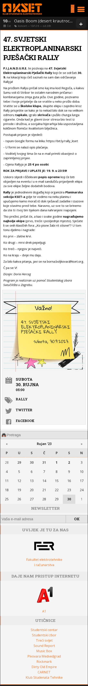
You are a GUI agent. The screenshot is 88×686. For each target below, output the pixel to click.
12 (19, 481)
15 (57, 481)
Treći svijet (44, 640)
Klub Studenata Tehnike (44, 677)
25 (7, 499)
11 (7, 481)
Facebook (25, 421)
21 (44, 490)
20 (32, 490)
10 (81, 471)
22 (57, 490)
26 (19, 499)
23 (69, 490)
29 (19, 462)
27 (32, 499)
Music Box (44, 651)
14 (44, 481)
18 (7, 490)
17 (81, 481)
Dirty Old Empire (44, 667)
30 (32, 462)
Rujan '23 (44, 444)
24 (81, 490)
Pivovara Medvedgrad (44, 656)
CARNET (44, 672)
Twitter (24, 410)
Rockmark (44, 661)
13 (32, 481)
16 (69, 481)
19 (19, 490)
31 (44, 462)
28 (7, 462)
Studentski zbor (44, 635)
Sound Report (44, 645)
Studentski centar (44, 630)
